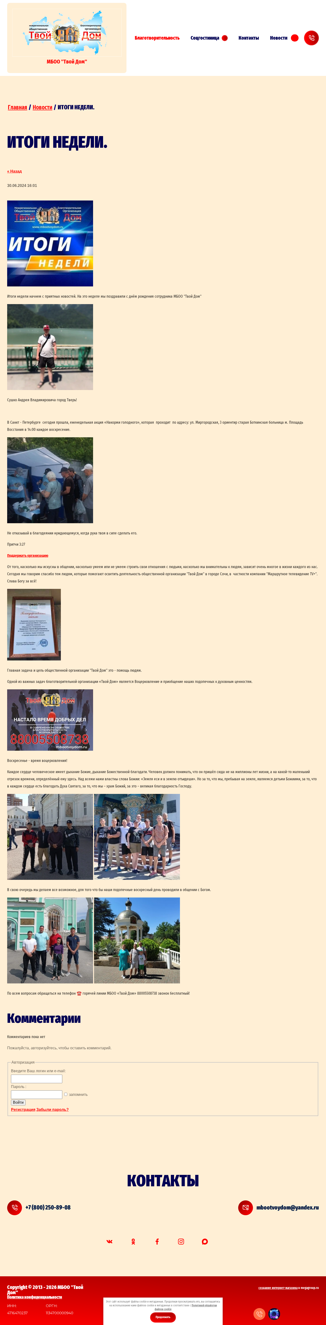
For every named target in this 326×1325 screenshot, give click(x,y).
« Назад (14, 171)
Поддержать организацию (27, 556)
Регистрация (23, 1110)
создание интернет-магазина (278, 1288)
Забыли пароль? (52, 1110)
